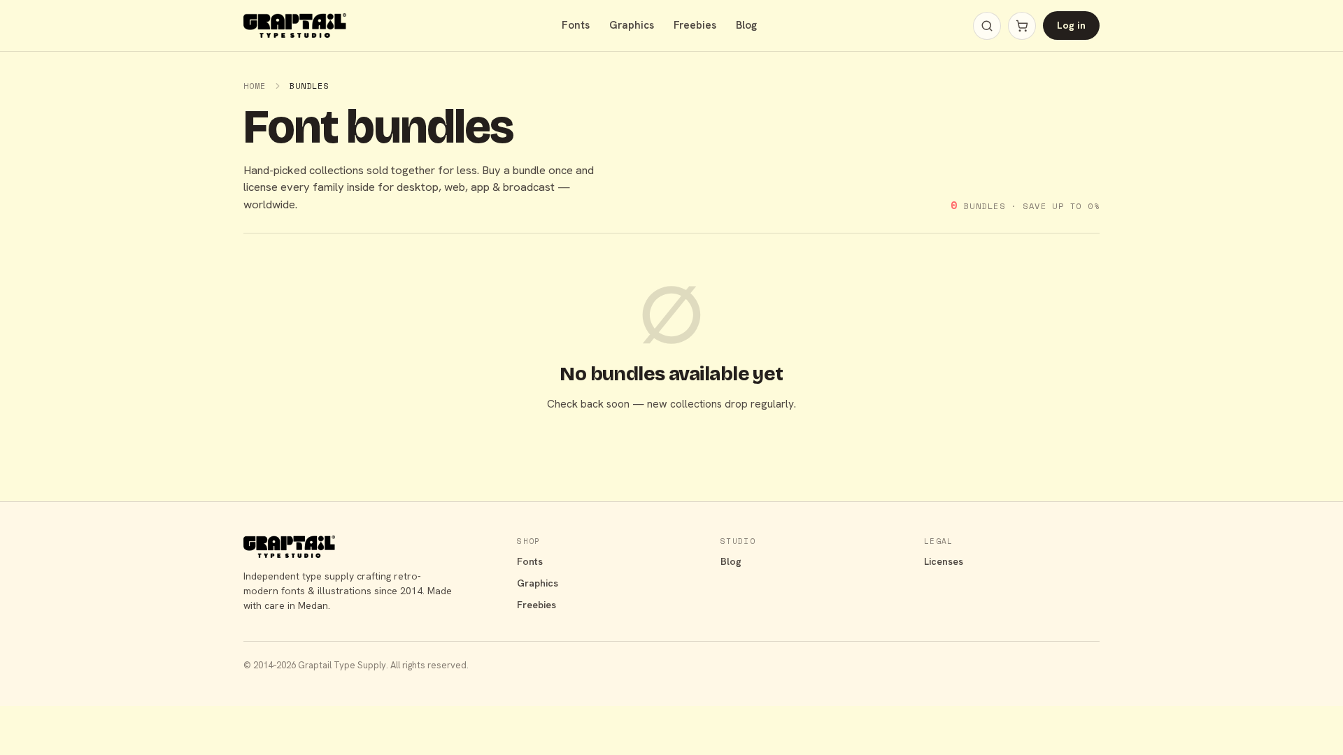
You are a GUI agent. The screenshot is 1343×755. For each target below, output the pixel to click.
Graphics (631, 25)
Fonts (576, 25)
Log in (1071, 25)
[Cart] (1022, 26)
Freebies (695, 25)
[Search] (987, 26)
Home (254, 86)
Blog (746, 25)
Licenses (943, 561)
